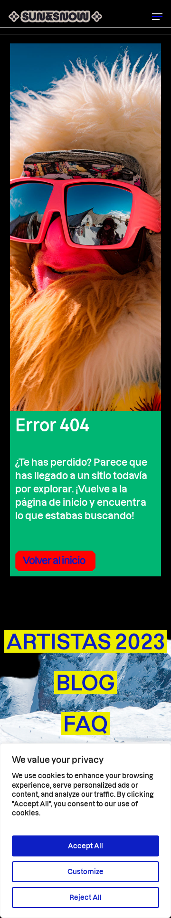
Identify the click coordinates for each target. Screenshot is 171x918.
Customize (85, 871)
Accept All (85, 846)
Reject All (85, 897)
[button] (157, 16)
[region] (85, 830)
